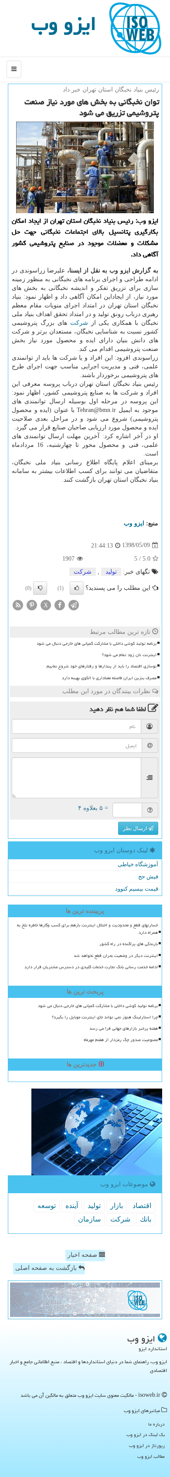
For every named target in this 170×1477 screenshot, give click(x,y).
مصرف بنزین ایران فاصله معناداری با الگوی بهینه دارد (109, 678)
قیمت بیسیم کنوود (136, 888)
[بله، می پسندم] (77, 588)
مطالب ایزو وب (151, 1456)
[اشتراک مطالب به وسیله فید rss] (18, 604)
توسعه (46, 1205)
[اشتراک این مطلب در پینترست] (32, 604)
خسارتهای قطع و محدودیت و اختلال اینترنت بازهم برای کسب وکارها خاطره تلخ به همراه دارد (87, 929)
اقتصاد (142, 1205)
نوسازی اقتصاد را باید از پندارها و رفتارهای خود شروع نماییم (101, 666)
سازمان (89, 1219)
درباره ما (156, 1424)
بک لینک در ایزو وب (145, 1434)
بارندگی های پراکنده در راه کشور (128, 943)
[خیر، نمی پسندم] (40, 588)
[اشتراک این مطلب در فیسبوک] (60, 604)
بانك (145, 1219)
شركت (79, 323)
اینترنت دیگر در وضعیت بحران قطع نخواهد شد (116, 955)
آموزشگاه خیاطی (138, 864)
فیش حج (148, 876)
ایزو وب (63, 23)
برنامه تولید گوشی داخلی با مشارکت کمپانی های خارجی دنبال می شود (96, 643)
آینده (71, 1205)
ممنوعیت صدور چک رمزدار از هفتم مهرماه (121, 1039)
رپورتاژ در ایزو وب (147, 1445)
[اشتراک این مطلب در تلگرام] (74, 604)
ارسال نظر (135, 828)
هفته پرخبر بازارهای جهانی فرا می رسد (123, 1028)
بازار (116, 1205)
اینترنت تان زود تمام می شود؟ (129, 654)
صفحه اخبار (83, 1255)
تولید (111, 571)
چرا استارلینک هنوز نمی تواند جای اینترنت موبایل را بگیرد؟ (105, 1017)
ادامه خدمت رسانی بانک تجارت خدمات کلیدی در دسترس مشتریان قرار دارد (91, 967)
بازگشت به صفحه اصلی (46, 1268)
